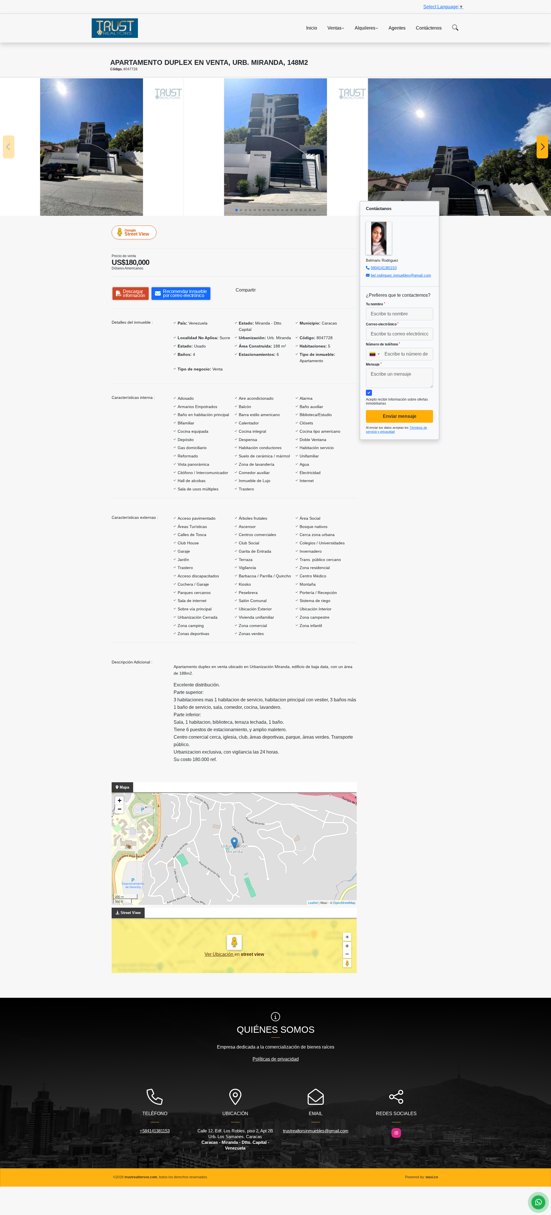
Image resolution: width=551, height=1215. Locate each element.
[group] (91, 147)
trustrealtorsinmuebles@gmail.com (315, 1130)
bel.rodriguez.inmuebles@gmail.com (401, 275)
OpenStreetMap (344, 902)
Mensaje (374, 364)
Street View (137, 232)
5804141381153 (384, 268)
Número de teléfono (383, 344)
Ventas (334, 27)
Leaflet (313, 902)
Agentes (397, 27)
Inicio (311, 27)
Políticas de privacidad (276, 1059)
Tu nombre (375, 304)
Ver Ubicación (219, 954)
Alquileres (365, 27)
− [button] (119, 809)
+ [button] (119, 800)
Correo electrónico (382, 324)
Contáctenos (429, 27)
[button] (236, 210)
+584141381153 (155, 1130)
